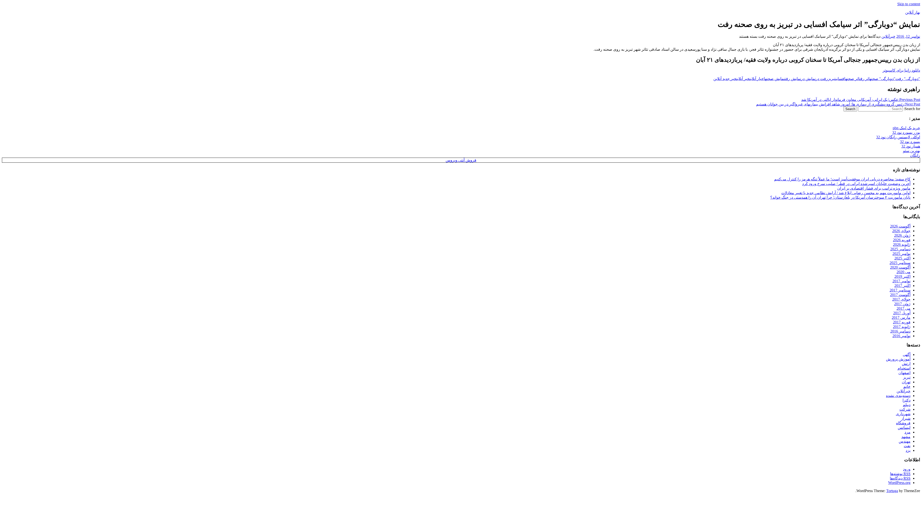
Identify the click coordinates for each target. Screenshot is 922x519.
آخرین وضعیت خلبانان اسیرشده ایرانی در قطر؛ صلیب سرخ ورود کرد (856, 184)
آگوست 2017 (900, 295)
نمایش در (808, 79)
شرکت (904, 409)
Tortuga (892, 491)
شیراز (905, 418)
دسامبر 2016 (900, 331)
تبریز (832, 79)
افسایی (840, 79)
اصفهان (904, 373)
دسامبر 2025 (900, 249)
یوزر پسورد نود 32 (906, 132)
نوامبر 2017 (901, 281)
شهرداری (903, 414)
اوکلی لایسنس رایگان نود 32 (898, 137)
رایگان (915, 155)
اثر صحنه (852, 79)
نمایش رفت (793, 79)
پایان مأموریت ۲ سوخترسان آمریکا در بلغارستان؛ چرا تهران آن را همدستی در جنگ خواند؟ (840, 197)
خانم (906, 386)
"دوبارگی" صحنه (882, 79)
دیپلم (906, 405)
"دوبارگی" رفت (907, 79)
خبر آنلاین (743, 79)
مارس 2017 (901, 317)
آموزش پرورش (898, 359)
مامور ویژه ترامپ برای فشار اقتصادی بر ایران (873, 188)
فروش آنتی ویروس (461, 160)
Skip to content (908, 4)
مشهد (905, 437)
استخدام (904, 368)
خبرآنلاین (888, 36)
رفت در (822, 79)
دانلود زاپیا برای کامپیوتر (901, 70)
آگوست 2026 (900, 226)
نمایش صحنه (775, 79)
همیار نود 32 (910, 146)
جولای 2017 (901, 299)
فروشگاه (903, 423)
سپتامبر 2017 (900, 290)
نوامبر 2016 (901, 336)
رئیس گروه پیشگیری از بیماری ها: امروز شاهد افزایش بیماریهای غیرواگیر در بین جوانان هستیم (838, 104)
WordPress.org (899, 483)
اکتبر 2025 (902, 258)
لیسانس (904, 428)
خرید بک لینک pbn (906, 128)
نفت (907, 446)
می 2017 (903, 308)
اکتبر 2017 (902, 286)
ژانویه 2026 (901, 244)
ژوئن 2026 (902, 235)
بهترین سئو (911, 151)
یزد (908, 450)
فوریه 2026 (901, 240)
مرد (907, 432)
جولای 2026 (901, 231)
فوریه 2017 (901, 322)
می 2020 (903, 272)
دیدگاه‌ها (900, 478)
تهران (906, 382)
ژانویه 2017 (901, 327)
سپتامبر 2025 (900, 263)
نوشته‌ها (900, 474)
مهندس (904, 441)
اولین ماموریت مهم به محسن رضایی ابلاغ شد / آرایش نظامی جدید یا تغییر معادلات (845, 193)
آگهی (906, 354)
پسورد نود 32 (910, 142)
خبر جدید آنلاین (724, 79)
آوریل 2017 (901, 313)
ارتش (906, 364)
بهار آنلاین (912, 12)
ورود (906, 469)
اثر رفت (864, 79)
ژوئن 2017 (902, 304)
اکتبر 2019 (902, 276)
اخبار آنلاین (757, 79)
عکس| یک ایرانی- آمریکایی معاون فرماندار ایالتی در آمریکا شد (860, 100)
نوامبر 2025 (901, 254)
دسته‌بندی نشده (898, 396)
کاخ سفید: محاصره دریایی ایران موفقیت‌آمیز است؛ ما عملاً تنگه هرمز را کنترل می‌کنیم (842, 179)
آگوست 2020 (900, 267)
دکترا (906, 400)
